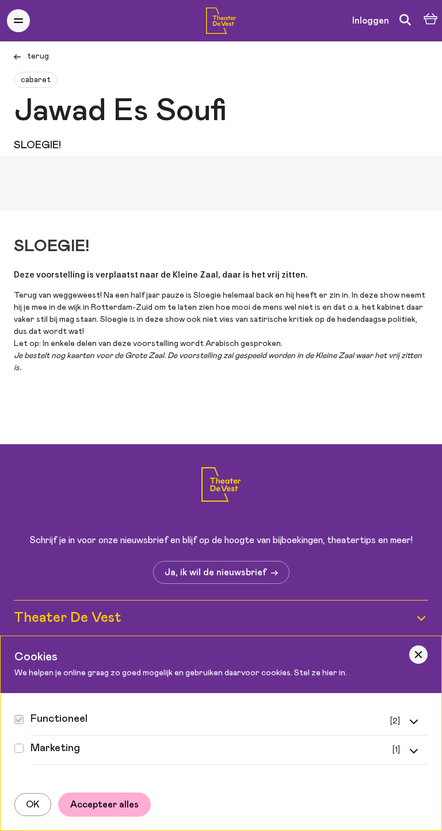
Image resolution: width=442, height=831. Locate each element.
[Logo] (221, 486)
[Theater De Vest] (221, 20)
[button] (18, 20)
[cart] (430, 20)
